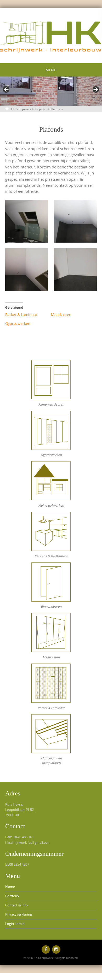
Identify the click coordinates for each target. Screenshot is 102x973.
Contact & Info (16, 905)
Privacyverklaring (18, 914)
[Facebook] (46, 949)
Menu (51, 69)
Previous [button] (6, 90)
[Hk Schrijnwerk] (51, 35)
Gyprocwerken (17, 323)
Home (10, 886)
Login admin (15, 924)
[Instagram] (56, 949)
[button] (26, 221)
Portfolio (12, 896)
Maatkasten (61, 314)
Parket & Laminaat (21, 314)
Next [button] (95, 90)
